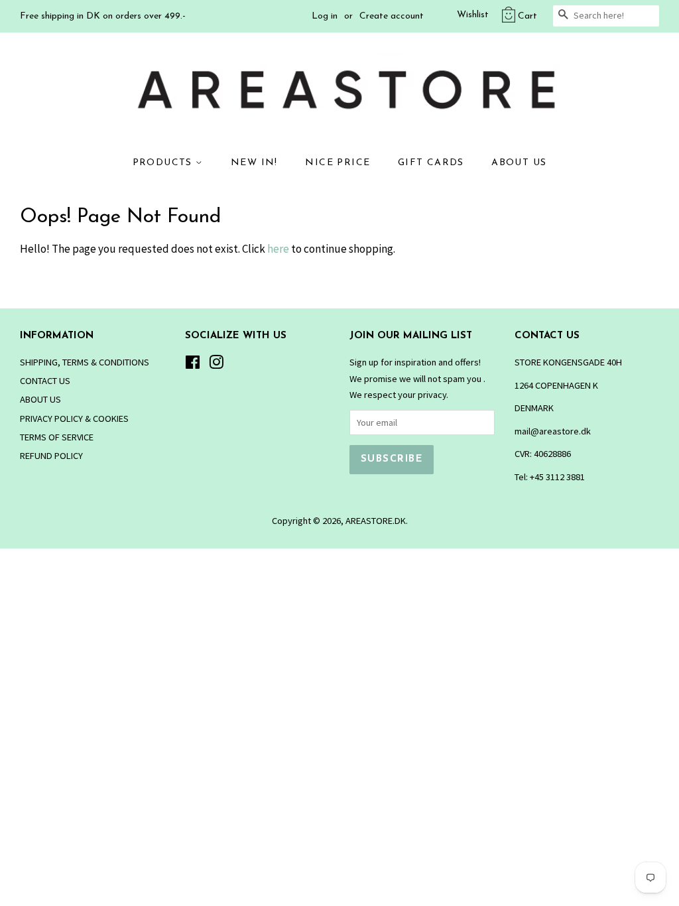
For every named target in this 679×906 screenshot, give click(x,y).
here (278, 248)
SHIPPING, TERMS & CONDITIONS (84, 362)
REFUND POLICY (51, 456)
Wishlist (473, 15)
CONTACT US (45, 381)
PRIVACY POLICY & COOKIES (74, 418)
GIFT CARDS (431, 163)
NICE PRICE (337, 163)
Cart (527, 16)
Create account (391, 16)
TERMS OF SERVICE (56, 437)
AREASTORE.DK (375, 521)
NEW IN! (254, 163)
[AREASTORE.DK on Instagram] (216, 365)
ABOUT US (518, 163)
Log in (325, 16)
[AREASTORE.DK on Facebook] (192, 365)
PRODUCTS (164, 163)
